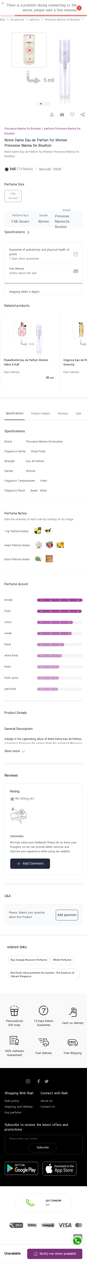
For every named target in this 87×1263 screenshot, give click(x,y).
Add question (67, 915)
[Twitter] (46, 1081)
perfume (34, 20)
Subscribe (43, 1147)
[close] (2, 3)
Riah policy (12, 1101)
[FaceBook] (38, 1081)
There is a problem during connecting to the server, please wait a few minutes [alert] (41, 8)
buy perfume (13, 1113)
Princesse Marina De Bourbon (62, 20)
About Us (47, 1101)
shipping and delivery (19, 1107)
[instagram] (28, 1081)
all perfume (17, 20)
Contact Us (48, 1107)
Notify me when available (58, 1254)
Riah (2, 20)
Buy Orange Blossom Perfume (29, 960)
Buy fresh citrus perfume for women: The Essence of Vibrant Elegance (42, 974)
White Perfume (62, 960)
